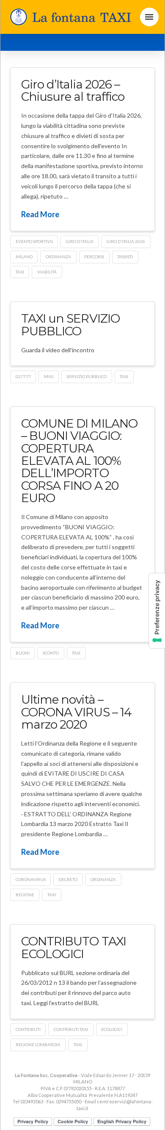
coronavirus (31, 879)
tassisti (125, 256)
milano (24, 256)
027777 (23, 376)
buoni (23, 652)
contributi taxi (71, 1029)
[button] (149, 17)
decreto (68, 879)
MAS (48, 376)
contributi (28, 1029)
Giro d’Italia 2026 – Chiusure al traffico (72, 90)
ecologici (111, 1029)
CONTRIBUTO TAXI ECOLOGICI (73, 947)
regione (25, 894)
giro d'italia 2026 (126, 241)
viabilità (47, 271)
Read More (40, 214)
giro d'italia (80, 241)
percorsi (94, 256)
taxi (20, 271)
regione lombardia (38, 1044)
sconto (51, 652)
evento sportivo (34, 241)
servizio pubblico (86, 376)
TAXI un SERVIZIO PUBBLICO (70, 324)
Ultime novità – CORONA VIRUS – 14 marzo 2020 (76, 712)
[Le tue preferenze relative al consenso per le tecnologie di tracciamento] (157, 610)
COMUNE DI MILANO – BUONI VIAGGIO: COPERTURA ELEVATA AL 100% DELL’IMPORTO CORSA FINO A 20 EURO (79, 460)
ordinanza (58, 256)
